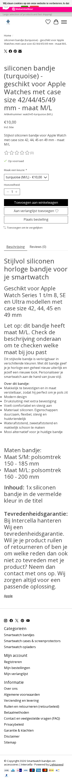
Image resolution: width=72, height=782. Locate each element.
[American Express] (38, 771)
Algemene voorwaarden (22, 694)
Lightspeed (56, 764)
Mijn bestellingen (17, 668)
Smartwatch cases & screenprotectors (32, 641)
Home (7, 35)
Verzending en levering (21, 700)
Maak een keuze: (15, 170)
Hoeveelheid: (12, 185)
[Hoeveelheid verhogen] (16, 192)
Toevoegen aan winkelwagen (36, 202)
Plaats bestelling (36, 219)
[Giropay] (19, 771)
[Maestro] (32, 771)
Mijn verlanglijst (16, 674)
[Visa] (25, 771)
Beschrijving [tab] (15, 247)
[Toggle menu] (64, 22)
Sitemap (10, 742)
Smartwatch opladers (20, 647)
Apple (8, 596)
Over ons (11, 688)
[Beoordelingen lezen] (17, 152)
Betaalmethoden (16, 712)
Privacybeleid (14, 724)
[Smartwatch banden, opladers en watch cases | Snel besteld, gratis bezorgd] (8, 22)
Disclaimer (12, 736)
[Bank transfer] (6, 771)
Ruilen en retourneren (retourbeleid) (31, 706)
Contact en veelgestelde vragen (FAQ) (32, 718)
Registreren (13, 662)
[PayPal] (6, 776)
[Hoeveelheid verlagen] (7, 192)
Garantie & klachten (19, 730)
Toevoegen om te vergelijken (25, 227)
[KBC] (12, 771)
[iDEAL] (51, 771)
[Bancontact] (57, 771)
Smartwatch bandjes (19, 635)
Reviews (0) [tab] (38, 247)
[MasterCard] (45, 771)
